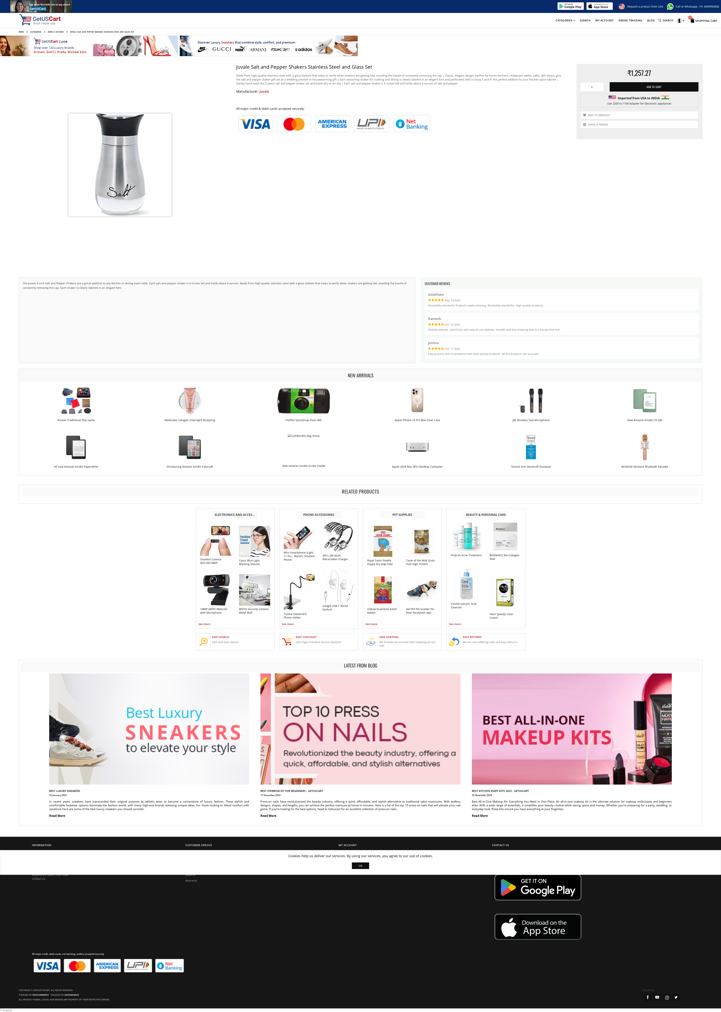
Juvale (264, 91)
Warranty (191, 880)
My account (604, 20)
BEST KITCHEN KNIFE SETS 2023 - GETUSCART (500, 791)
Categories (564, 20)
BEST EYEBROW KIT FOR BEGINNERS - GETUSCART (291, 791)
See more (204, 624)
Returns (190, 875)
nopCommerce (40, 994)
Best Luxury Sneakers (64, 791)
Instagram (666, 997)
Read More (57, 816)
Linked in (676, 997)
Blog (651, 20)
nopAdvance (72, 994)
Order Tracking (630, 20)
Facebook (648, 997)
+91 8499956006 (709, 6)
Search (585, 20)
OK (360, 866)
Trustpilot (6, 1010)
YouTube (657, 997)
